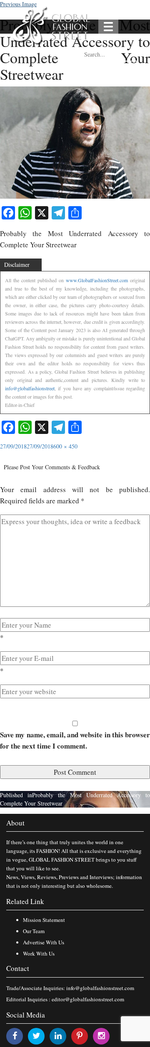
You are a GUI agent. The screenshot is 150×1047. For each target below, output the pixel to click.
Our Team (34, 931)
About (15, 823)
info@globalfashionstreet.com (100, 988)
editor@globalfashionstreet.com (88, 999)
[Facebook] (14, 1035)
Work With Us (39, 953)
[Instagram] (101, 1035)
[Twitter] (36, 1035)
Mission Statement (44, 920)
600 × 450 (65, 446)
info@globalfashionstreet (30, 388)
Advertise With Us (43, 942)
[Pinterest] (79, 1035)
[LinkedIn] (58, 1035)
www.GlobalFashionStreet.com (97, 280)
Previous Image (18, 4)
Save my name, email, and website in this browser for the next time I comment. (75, 740)
